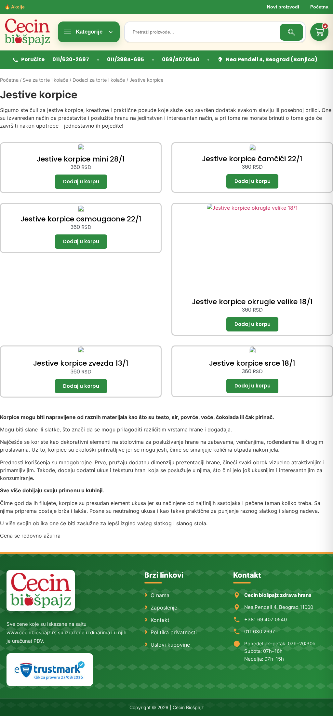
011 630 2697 (259, 631)
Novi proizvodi (283, 6)
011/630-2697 (70, 59)
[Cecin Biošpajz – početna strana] (41, 590)
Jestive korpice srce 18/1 (252, 363)
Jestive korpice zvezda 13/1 (80, 363)
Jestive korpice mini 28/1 (81, 159)
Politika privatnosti (174, 632)
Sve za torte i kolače (45, 80)
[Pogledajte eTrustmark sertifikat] (50, 669)
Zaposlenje (164, 607)
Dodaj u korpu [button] (81, 182)
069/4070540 (180, 59)
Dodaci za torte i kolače (99, 80)
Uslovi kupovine (170, 644)
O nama (160, 595)
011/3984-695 (125, 59)
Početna (319, 6)
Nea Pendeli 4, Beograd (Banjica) (271, 59)
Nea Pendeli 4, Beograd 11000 (278, 607)
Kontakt (160, 620)
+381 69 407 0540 (265, 619)
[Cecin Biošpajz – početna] (29, 32)
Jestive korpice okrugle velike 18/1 (252, 302)
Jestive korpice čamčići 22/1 (252, 159)
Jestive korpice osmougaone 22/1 (80, 219)
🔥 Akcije (15, 6)
